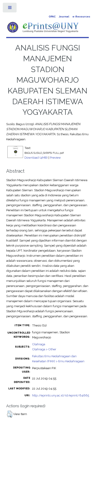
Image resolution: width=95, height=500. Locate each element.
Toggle (10, 8)
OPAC (52, 16)
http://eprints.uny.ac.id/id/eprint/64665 (60, 395)
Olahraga (38, 344)
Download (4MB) (36, 157)
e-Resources (81, 16)
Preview (55, 157)
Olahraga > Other (44, 349)
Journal (64, 16)
